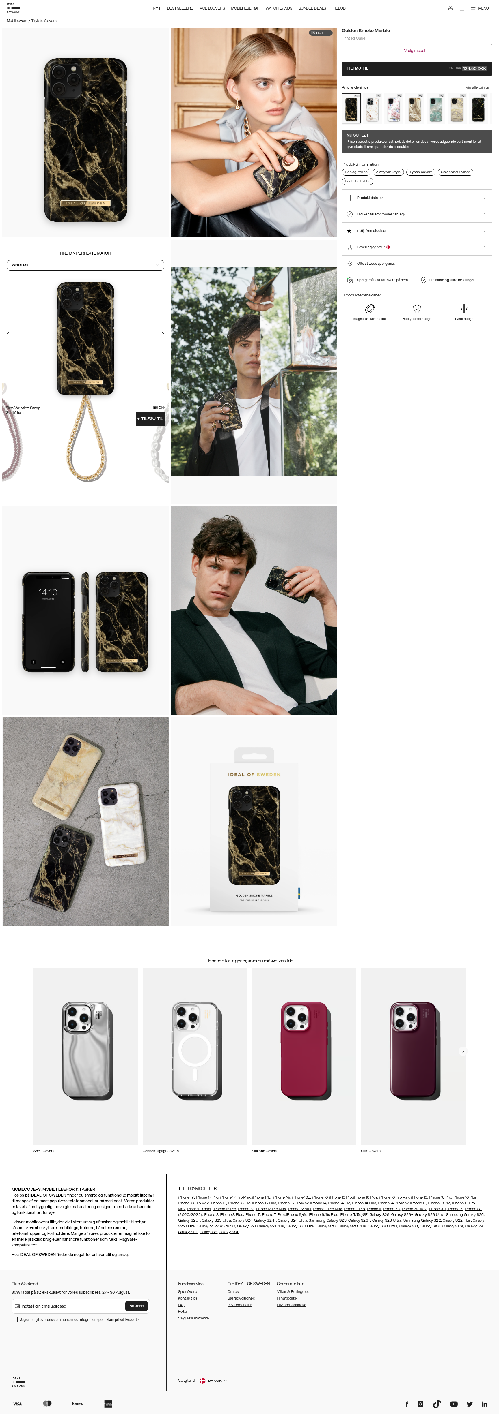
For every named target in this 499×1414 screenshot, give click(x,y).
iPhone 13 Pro (439, 1203)
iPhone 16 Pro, (341, 1197)
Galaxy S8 (208, 1232)
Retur (183, 1312)
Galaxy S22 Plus (457, 1220)
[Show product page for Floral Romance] (393, 108)
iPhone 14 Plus (364, 1203)
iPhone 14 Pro (339, 1203)
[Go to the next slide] (163, 334)
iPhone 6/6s (296, 1215)
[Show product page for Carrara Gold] (372, 108)
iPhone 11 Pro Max (327, 1209)
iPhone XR (437, 1209)
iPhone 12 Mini (299, 1209)
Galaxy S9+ (188, 1232)
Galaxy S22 (431, 1220)
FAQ (181, 1305)
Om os (233, 1292)
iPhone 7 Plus (273, 1215)
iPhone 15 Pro (239, 1203)
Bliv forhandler (240, 1305)
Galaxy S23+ (359, 1220)
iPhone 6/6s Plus (323, 1215)
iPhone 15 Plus (264, 1203)
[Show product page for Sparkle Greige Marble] (457, 108)
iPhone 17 (186, 1197)
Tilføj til (150, 419)
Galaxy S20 (326, 1226)
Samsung (412, 1220)
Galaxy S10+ (430, 1226)
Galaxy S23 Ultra (387, 1220)
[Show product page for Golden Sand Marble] (414, 108)
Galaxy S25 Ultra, (217, 1220)
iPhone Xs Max (414, 1209)
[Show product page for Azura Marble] (436, 108)
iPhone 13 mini (199, 1209)
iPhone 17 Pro (207, 1197)
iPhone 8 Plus (231, 1215)
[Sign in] (450, 8)
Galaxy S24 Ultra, (292, 1220)
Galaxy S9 (474, 1226)
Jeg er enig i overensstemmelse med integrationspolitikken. (80, 1319)
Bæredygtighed (241, 1298)
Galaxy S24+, (265, 1220)
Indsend (136, 1306)
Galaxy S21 (246, 1226)
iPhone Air (281, 1197)
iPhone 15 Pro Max (293, 1203)
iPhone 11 (374, 1209)
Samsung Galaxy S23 (327, 1220)
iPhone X (455, 1209)
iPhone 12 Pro (224, 1209)
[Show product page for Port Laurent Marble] (478, 108)
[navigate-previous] (463, 1051)
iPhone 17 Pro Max (235, 1197)
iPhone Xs (391, 1209)
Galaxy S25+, (189, 1220)
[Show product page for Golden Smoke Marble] (351, 108)
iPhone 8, (211, 1215)
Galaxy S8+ (229, 1232)
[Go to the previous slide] (8, 334)
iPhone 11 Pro (354, 1209)
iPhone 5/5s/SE (353, 1215)
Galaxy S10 (408, 1226)
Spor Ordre (187, 1292)
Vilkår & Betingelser (294, 1292)
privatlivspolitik (127, 1319)
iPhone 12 (246, 1209)
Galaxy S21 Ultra (300, 1226)
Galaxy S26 (380, 1215)
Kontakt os (188, 1298)
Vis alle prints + (479, 87)
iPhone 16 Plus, (365, 1197)
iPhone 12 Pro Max (271, 1209)
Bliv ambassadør (291, 1305)
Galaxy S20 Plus (352, 1226)
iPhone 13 (418, 1203)
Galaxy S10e (452, 1226)
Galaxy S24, (243, 1220)
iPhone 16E (301, 1197)
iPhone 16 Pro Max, (394, 1197)
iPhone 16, (319, 1197)
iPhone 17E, (261, 1197)
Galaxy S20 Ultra (383, 1226)
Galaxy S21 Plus (270, 1226)
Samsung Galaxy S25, (465, 1215)
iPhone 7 (252, 1215)
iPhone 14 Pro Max (393, 1203)
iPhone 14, (318, 1203)
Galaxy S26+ (402, 1215)
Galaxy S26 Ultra (429, 1215)
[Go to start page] (13, 8)
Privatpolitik (287, 1298)
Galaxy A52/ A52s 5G (216, 1226)
